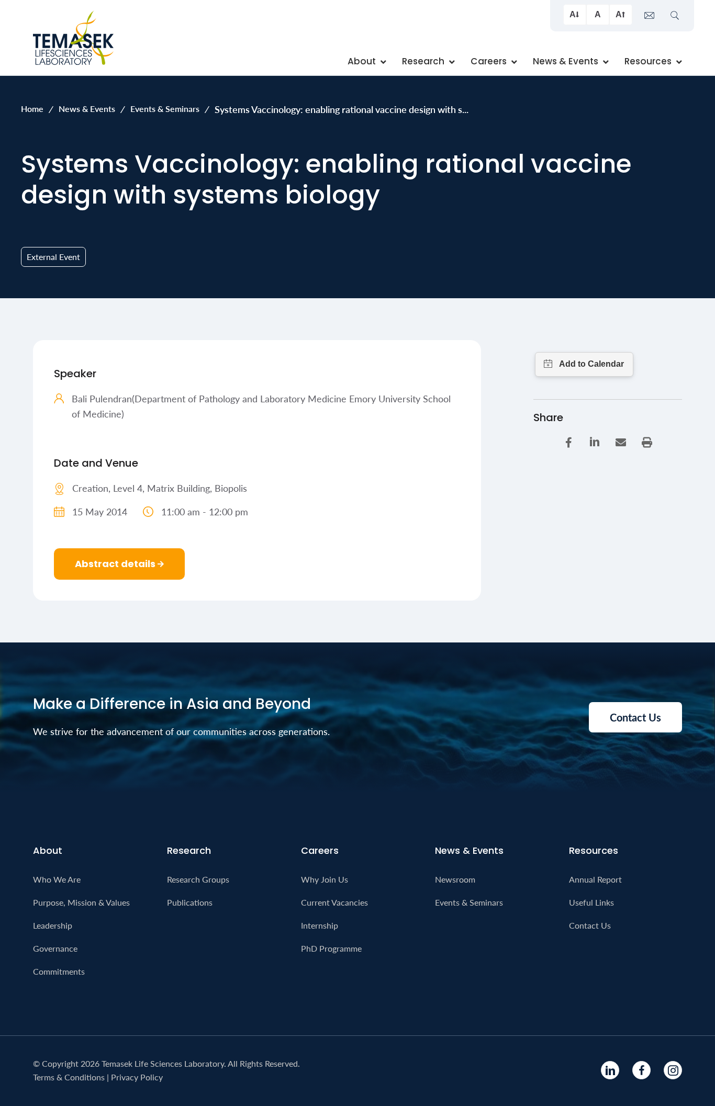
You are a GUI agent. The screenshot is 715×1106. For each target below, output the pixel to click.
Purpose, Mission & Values (81, 902)
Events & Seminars (164, 109)
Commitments (59, 971)
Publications (190, 902)
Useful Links (591, 902)
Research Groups (198, 879)
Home (32, 109)
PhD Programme (331, 948)
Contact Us (590, 925)
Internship (319, 925)
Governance (55, 948)
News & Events (87, 109)
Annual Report (595, 879)
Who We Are (57, 879)
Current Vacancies (334, 902)
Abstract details (116, 563)
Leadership (52, 925)
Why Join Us (324, 879)
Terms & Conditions (69, 1077)
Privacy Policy (137, 1077)
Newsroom (455, 879)
